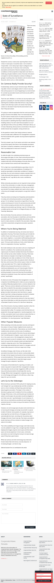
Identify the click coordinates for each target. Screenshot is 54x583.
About (3, 536)
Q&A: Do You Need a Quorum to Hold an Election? (46, 71)
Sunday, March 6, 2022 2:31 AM (17, 483)
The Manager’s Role (44, 77)
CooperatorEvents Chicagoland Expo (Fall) (44, 557)
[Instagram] (51, 107)
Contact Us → (4, 558)
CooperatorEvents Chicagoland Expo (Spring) (45, 561)
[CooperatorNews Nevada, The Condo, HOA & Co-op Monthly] (9, 12)
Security (34, 21)
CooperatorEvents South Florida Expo (45, 565)
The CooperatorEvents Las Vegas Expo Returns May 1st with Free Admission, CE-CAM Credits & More (45, 66)
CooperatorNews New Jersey (30, 547)
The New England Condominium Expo (43, 553)
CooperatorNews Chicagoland (27, 541)
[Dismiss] (52, 572)
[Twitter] (44, 107)
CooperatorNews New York (30, 550)
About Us (3, 580)
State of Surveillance (47, 89)
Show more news (46, 56)
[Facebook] (40, 107)
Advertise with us (8, 580)
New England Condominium (30, 560)
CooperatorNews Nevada (29, 545)
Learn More (8, 7)
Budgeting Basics (43, 74)
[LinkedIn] (47, 107)
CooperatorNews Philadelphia (27, 553)
